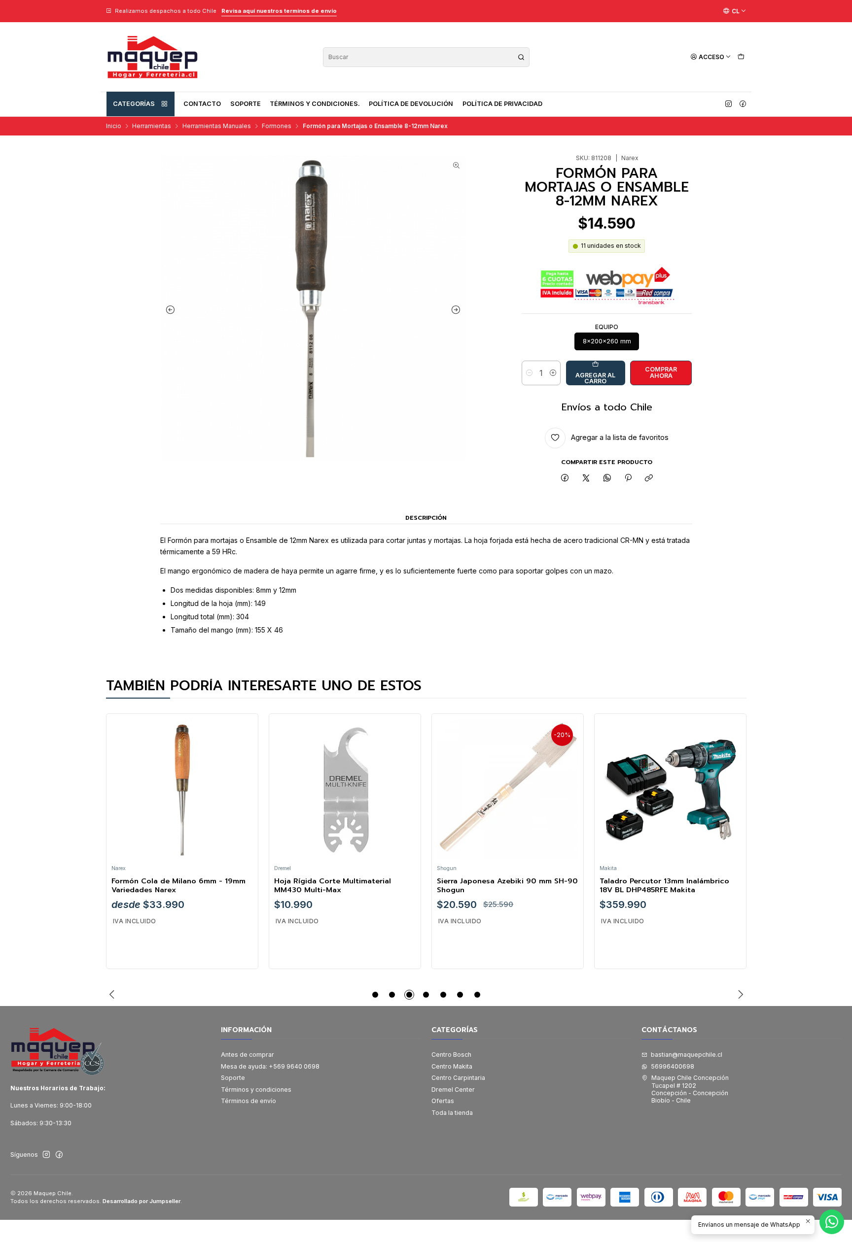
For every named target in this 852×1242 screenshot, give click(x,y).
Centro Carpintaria (458, 1077)
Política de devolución (411, 103)
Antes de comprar (247, 1054)
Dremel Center (453, 1089)
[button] (375, 995)
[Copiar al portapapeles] (649, 478)
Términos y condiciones (256, 1089)
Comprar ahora (661, 372)
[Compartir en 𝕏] (586, 478)
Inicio (113, 126)
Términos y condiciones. (315, 103)
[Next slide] (456, 310)
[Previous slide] (170, 310)
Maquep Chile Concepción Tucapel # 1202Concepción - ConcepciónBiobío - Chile (690, 1089)
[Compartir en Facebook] (565, 478)
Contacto (202, 103)
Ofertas (442, 1101)
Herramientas (151, 126)
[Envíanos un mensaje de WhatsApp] (831, 1221)
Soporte (245, 103)
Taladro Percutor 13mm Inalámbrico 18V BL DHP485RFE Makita (664, 885)
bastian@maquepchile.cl (686, 1054)
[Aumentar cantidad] (553, 373)
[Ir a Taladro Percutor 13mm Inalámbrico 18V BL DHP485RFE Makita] (670, 789)
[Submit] (521, 57)
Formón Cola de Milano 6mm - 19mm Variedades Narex (178, 885)
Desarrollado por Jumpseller (141, 1201)
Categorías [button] (134, 103)
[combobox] (426, 57)
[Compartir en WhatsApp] (607, 478)
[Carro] (741, 57)
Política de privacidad (502, 103)
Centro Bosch (451, 1054)
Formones (276, 126)
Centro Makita (451, 1066)
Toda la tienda (452, 1112)
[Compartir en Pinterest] (628, 478)
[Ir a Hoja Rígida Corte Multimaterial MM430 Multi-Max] (344, 789)
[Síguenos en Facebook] (742, 104)
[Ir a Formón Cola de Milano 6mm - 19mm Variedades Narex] (181, 789)
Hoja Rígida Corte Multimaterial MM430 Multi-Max (332, 885)
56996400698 (672, 1066)
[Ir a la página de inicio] (152, 57)
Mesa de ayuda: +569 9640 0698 (270, 1066)
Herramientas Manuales (216, 126)
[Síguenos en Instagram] (728, 104)
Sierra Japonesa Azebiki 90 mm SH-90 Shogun (507, 885)
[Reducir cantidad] (529, 373)
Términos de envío (248, 1101)
